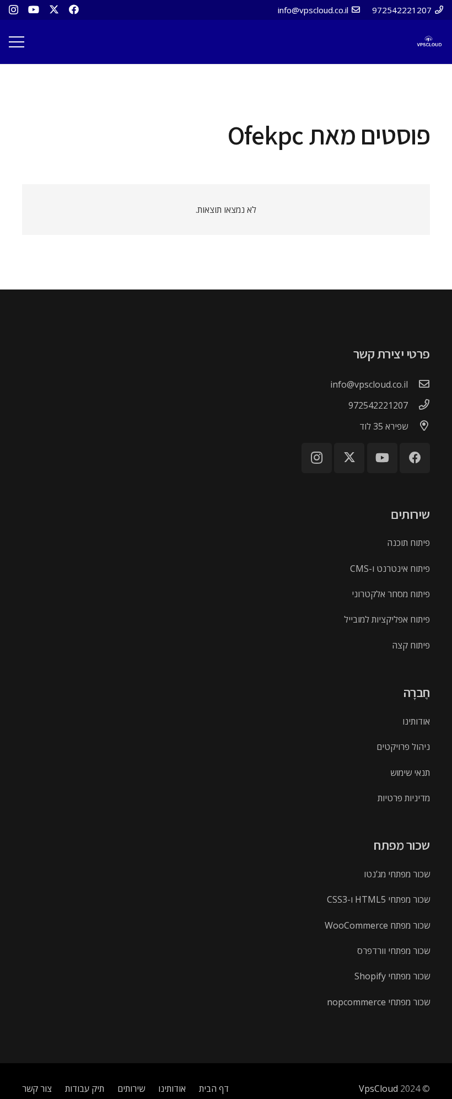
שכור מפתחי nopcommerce (378, 1002)
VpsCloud (378, 1088)
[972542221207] (419, 405)
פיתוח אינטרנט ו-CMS (390, 568)
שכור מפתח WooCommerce (377, 925)
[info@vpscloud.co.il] (419, 384)
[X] (54, 9)
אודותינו (416, 721)
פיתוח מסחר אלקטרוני (391, 594)
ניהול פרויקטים (403, 747)
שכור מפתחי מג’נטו (397, 874)
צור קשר (37, 1088)
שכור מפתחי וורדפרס (393, 951)
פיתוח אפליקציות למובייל (387, 619)
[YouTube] (33, 9)
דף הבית (214, 1088)
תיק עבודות (84, 1088)
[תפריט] (16, 42)
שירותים (131, 1088)
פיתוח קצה (411, 645)
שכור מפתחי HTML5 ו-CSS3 (378, 899)
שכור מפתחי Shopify (392, 976)
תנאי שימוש (410, 772)
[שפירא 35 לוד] (419, 426)
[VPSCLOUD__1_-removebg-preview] (429, 42)
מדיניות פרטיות (404, 798)
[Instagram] (13, 9)
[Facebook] (74, 9)
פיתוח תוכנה (408, 543)
